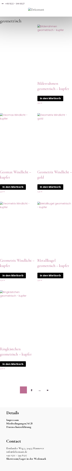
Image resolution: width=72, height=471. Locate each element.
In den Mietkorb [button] (50, 98)
